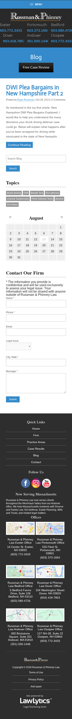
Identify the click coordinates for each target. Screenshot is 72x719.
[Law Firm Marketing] (36, 701)
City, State (12, 357)
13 (44, 239)
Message (12, 371)
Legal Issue (12, 340)
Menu (38, 4)
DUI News (12, 204)
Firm (36, 435)
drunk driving (14, 193)
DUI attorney (52, 193)
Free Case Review (36, 67)
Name (10, 298)
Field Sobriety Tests (42, 198)
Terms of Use (36, 672)
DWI (26, 193)
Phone (10, 312)
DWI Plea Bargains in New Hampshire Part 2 (34, 90)
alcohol (59, 198)
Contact (36, 462)
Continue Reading (19, 144)
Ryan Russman (25, 99)
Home (36, 428)
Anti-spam (36, 686)
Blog (36, 455)
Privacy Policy (36, 679)
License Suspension (18, 198)
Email (9, 326)
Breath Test (37, 193)
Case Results (36, 448)
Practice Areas (36, 442)
